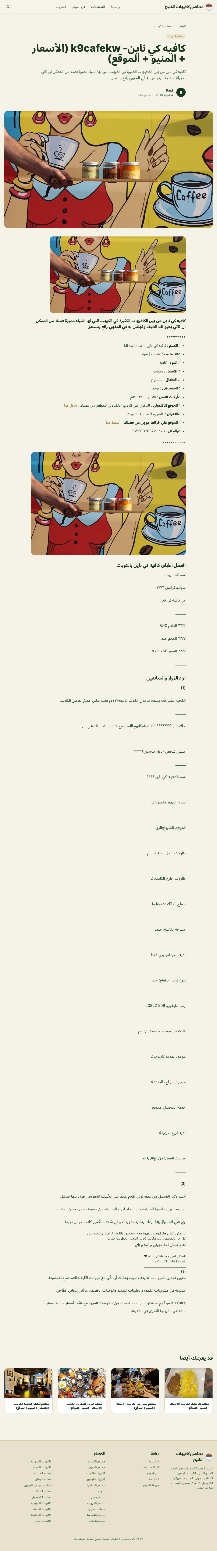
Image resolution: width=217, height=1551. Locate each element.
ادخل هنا (71, 405)
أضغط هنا (113, 422)
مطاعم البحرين (96, 1467)
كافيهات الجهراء (42, 1467)
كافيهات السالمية (41, 1514)
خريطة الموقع (151, 1485)
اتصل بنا (61, 7)
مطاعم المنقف (42, 1491)
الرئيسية (116, 7)
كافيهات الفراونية (41, 1461)
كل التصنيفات (150, 1467)
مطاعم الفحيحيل (41, 1497)
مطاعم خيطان (43, 1479)
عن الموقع (78, 7)
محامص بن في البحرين (37, 1485)
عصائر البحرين (96, 1509)
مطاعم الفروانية (96, 1503)
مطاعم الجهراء (97, 1520)
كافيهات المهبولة (41, 1503)
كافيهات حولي (43, 1520)
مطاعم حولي (97, 1497)
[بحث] (8, 7)
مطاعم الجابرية (42, 1473)
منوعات (100, 1491)
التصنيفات (98, 7)
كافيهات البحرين (95, 1479)
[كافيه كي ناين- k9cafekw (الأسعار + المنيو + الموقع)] (108, 274)
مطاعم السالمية (96, 1485)
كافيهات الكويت (95, 1473)
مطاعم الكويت (162, 26)
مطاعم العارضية (95, 1514)
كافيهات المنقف (41, 1509)
